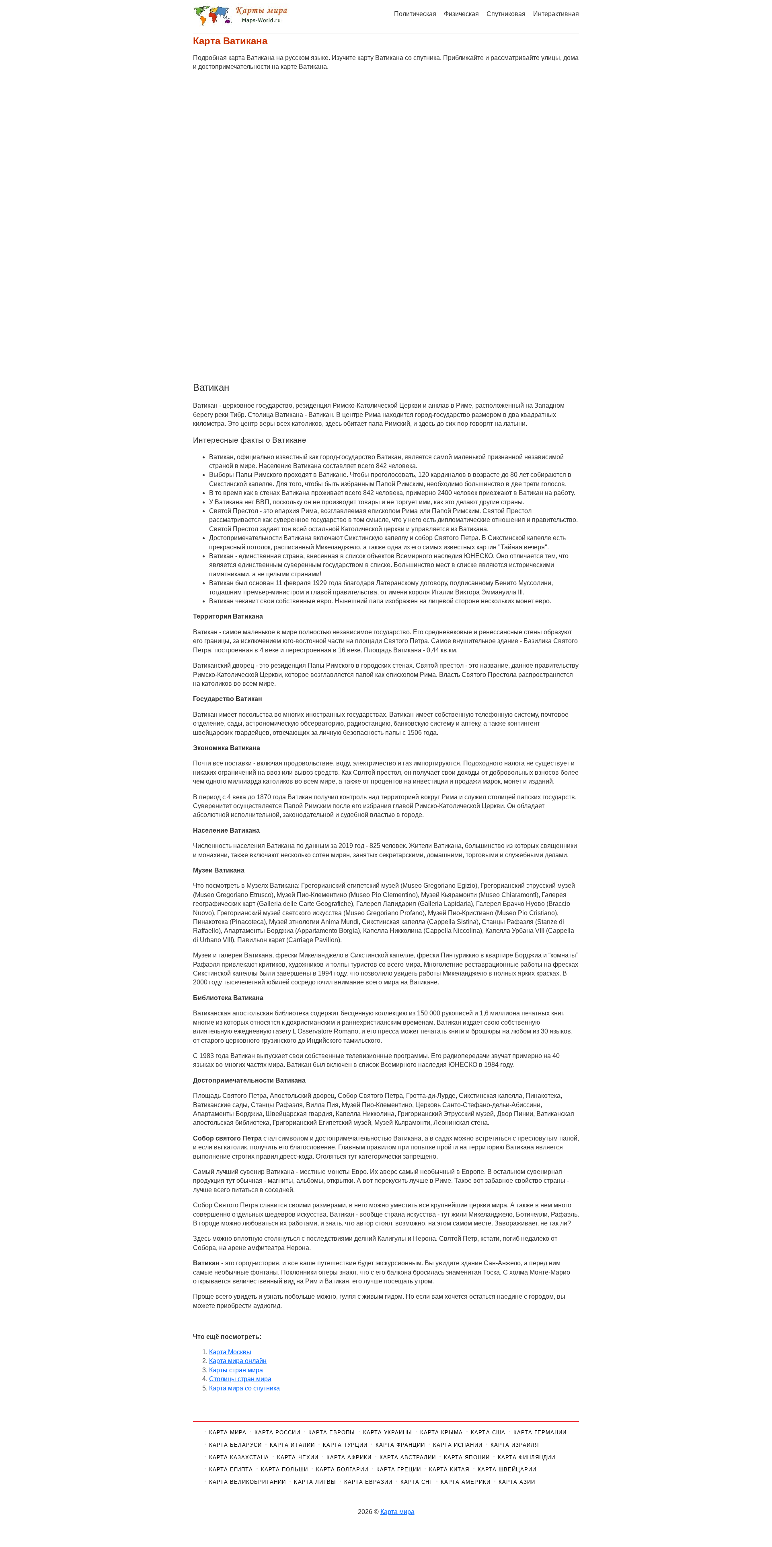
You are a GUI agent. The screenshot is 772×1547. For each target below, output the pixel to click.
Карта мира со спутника (244, 1388)
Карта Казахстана (239, 1457)
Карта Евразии (368, 1482)
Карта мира (227, 1432)
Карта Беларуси (235, 1445)
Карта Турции (345, 1445)
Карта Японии (466, 1457)
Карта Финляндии (526, 1457)
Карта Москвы (230, 1352)
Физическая (461, 13)
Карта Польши (284, 1470)
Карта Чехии (297, 1457)
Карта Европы (331, 1432)
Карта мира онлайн (238, 1360)
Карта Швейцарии (507, 1470)
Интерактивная (556, 13)
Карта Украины (387, 1432)
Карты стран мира (236, 1370)
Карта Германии (540, 1432)
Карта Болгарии (342, 1470)
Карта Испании (457, 1445)
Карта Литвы (315, 1482)
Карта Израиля (515, 1445)
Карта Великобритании (247, 1482)
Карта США (488, 1432)
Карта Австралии (408, 1457)
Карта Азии (517, 1482)
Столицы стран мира (240, 1379)
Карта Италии (292, 1445)
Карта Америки (465, 1482)
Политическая (415, 13)
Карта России (277, 1432)
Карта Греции (398, 1470)
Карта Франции (400, 1445)
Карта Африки (349, 1457)
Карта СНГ (416, 1482)
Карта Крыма (441, 1432)
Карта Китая (449, 1470)
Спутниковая (506, 13)
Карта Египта (231, 1470)
